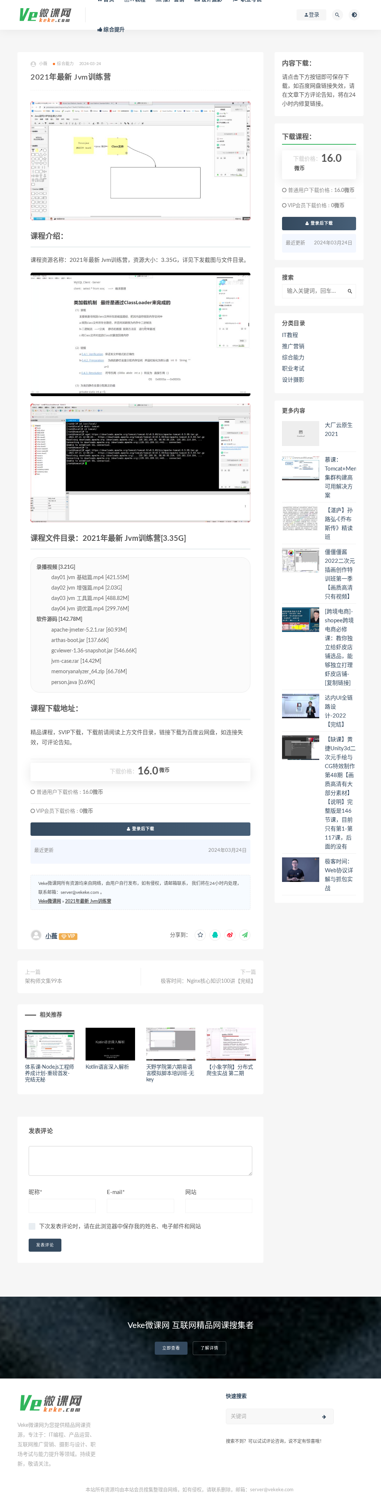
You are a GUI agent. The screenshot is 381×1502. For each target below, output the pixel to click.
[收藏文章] (200, 935)
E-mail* (116, 1192)
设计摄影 (293, 380)
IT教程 (290, 335)
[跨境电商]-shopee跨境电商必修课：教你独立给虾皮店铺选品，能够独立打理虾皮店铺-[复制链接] (339, 647)
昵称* (35, 1192)
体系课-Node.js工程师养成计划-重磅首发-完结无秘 (49, 1073)
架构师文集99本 (43, 981)
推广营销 (293, 346)
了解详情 (209, 1348)
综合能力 (65, 64)
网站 (190, 1192)
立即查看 (171, 1348)
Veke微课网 (49, 901)
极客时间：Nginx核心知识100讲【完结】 (208, 981)
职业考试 (293, 369)
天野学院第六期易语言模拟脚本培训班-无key (170, 1073)
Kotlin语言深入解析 (107, 1067)
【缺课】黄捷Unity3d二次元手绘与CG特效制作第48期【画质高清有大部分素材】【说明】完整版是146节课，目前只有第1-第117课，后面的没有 (340, 793)
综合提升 (113, 29)
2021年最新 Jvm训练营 (88, 901)
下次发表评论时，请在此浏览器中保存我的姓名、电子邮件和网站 (120, 1226)
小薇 (51, 936)
